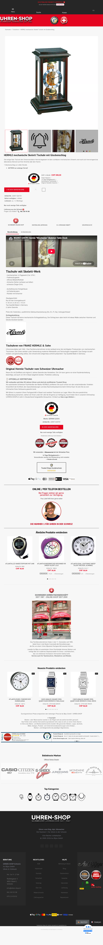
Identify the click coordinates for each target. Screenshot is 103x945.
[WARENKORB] (64, 10)
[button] (38, 9)
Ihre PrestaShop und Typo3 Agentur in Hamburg (51, 929)
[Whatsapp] (56, 846)
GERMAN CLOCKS (54, 419)
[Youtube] (61, 846)
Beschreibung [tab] (12, 232)
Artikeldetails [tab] (26, 232)
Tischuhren (15, 29)
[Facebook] (46, 846)
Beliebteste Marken (51, 755)
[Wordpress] (42, 846)
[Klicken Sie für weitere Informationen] (51, 737)
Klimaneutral (49, 452)
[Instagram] (51, 846)
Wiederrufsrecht (52, 459)
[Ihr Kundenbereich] (80, 10)
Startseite (8, 29)
